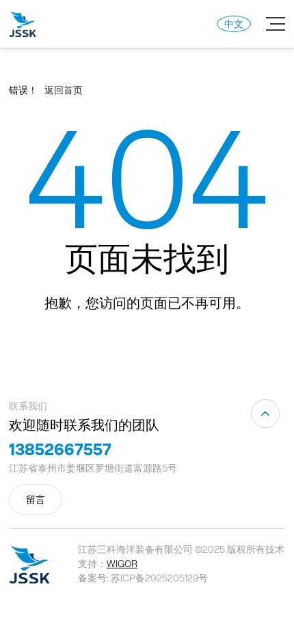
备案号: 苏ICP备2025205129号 (143, 578)
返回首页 (63, 90)
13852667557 (60, 449)
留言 (35, 499)
